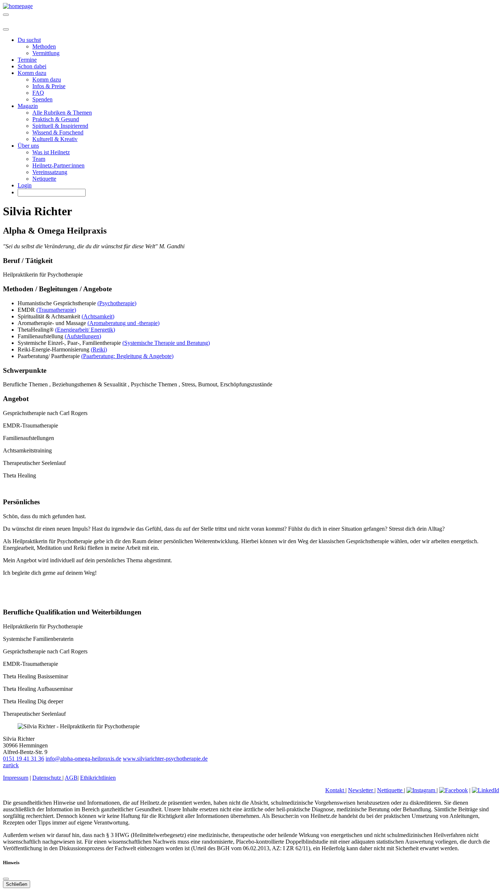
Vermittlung (46, 53)
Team (38, 159)
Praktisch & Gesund (55, 119)
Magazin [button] (28, 106)
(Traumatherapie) (56, 310)
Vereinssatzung (49, 172)
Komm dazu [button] (32, 73)
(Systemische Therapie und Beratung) (166, 343)
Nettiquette (390, 790)
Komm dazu (46, 79)
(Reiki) (99, 349)
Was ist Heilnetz (51, 152)
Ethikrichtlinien (98, 778)
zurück (11, 765)
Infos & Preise (48, 86)
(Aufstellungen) (83, 336)
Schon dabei (32, 66)
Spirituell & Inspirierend (60, 126)
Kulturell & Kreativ (55, 139)
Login (25, 185)
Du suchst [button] (29, 40)
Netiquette (44, 179)
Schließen (16, 884)
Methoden (44, 46)
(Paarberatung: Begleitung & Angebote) (127, 356)
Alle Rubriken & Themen (62, 112)
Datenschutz (47, 778)
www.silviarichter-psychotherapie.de (165, 758)
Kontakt (335, 790)
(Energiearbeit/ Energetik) (85, 330)
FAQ (38, 93)
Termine (27, 60)
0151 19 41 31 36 (23, 758)
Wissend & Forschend (57, 132)
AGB (71, 778)
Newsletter (361, 790)
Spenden (42, 99)
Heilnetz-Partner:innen (58, 165)
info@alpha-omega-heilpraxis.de (83, 758)
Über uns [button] (28, 146)
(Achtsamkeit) (98, 316)
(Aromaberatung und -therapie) (123, 323)
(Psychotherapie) (116, 303)
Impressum (15, 778)
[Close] (6, 29)
